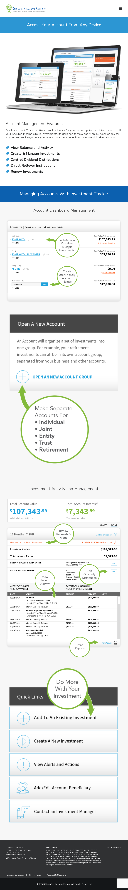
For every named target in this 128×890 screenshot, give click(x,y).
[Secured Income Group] (26, 8)
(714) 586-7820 (18, 854)
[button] (121, 8)
